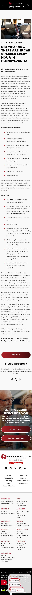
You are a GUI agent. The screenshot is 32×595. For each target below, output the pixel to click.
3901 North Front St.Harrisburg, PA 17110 (7, 502)
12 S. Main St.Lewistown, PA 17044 (7, 512)
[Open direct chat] (27, 572)
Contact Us (23, 483)
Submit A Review (23, 481)
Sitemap (23, 478)
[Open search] (28, 5)
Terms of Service (8, 486)
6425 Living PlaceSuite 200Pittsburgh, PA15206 (22, 546)
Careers (8, 483)
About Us (23, 475)
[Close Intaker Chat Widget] (30, 572)
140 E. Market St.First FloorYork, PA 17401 (22, 503)
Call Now (16, 355)
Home (8, 475)
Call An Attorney (16, 429)
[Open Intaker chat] (11, 594)
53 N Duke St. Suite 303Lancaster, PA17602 (23, 514)
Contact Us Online (16, 438)
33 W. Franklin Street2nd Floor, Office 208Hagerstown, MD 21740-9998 (7, 558)
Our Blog (9, 481)
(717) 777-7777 (16, 463)
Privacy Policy (9, 478)
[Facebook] (11, 379)
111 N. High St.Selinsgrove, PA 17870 (8, 525)
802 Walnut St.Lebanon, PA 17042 (23, 525)
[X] (16, 379)
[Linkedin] (20, 379)
